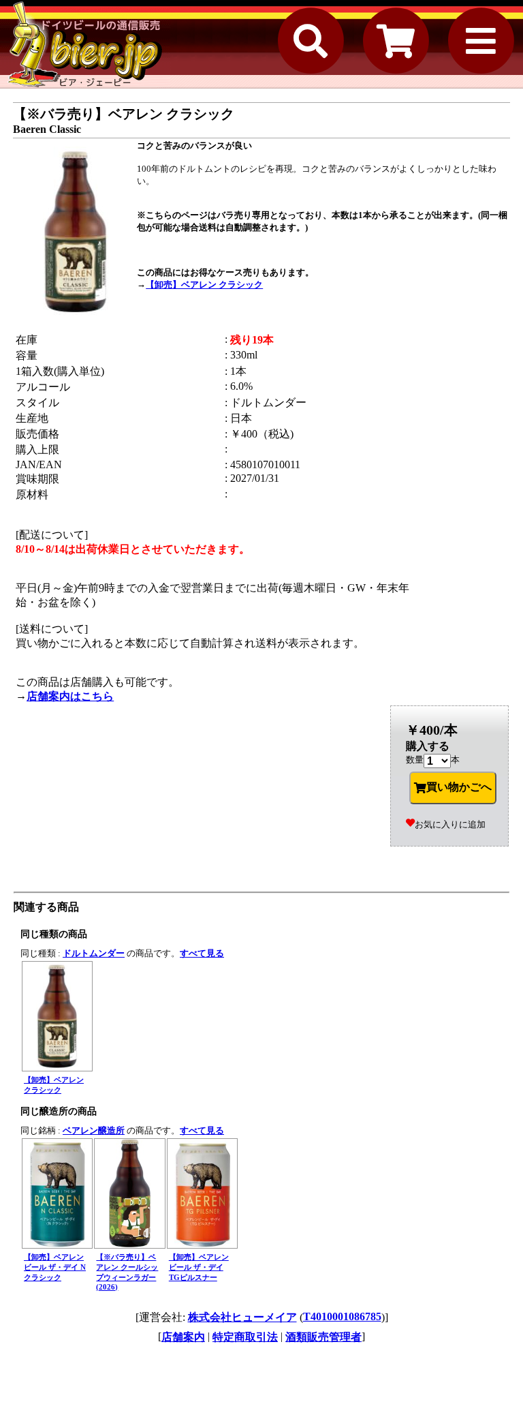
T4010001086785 (342, 1316)
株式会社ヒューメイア (242, 1317)
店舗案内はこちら (70, 696)
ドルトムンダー (94, 953)
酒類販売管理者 (323, 1337)
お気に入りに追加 (450, 824)
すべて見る (202, 953)
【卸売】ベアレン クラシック (204, 284)
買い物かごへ (459, 787)
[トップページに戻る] (85, 44)
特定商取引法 (245, 1337)
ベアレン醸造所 (94, 1130)
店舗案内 (183, 1337)
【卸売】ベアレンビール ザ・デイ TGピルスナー (199, 1267)
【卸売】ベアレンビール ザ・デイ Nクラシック (55, 1267)
